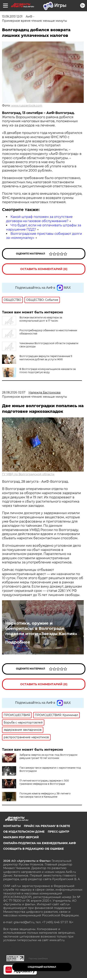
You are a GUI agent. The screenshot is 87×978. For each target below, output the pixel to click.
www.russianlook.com (26, 105)
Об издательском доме (24, 831)
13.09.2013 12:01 (12, 16)
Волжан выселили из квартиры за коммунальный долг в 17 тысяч (40, 319)
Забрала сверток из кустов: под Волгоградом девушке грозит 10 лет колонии (48, 756)
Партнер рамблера (38, 958)
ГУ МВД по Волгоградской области (28, 474)
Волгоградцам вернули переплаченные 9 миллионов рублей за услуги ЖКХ (45, 358)
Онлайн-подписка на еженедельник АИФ (39, 843)
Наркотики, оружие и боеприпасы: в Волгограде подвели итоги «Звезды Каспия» (41, 628)
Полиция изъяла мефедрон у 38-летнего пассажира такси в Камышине (45, 795)
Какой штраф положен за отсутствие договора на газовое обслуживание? (39, 219)
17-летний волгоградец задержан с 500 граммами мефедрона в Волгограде (44, 782)
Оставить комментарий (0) (43, 269)
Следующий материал (42, 967)
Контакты (12, 826)
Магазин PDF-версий (21, 837)
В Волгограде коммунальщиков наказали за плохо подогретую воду (47, 370)
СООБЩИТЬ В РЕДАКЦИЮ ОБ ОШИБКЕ (33, 849)
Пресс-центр (58, 831)
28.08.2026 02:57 (13, 392)
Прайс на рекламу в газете (47, 826)
